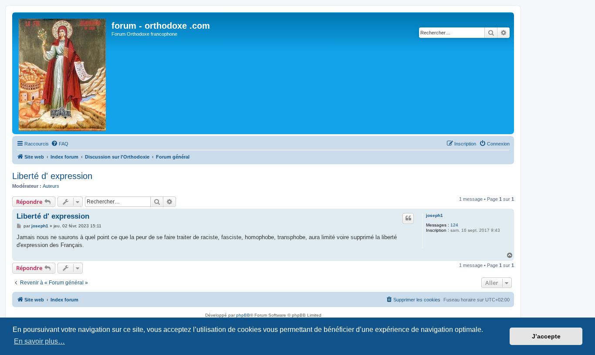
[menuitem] (59, 144)
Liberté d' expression (52, 176)
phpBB (243, 315)
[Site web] (63, 73)
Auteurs (51, 186)
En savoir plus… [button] (39, 341)
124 (454, 225)
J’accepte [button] (546, 336)
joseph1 (434, 215)
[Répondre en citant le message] (408, 218)
